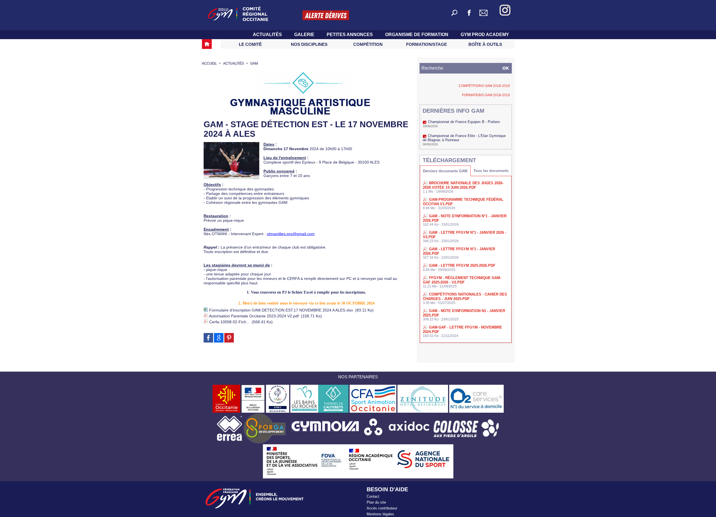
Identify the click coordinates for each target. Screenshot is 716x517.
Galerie (304, 34)
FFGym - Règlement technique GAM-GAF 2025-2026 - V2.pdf (462, 280)
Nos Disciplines (309, 44)
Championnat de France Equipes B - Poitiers (464, 122)
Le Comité (250, 44)
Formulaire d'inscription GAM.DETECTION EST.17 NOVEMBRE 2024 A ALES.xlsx (281, 310)
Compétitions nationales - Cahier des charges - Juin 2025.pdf (465, 296)
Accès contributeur (382, 508)
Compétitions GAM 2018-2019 (484, 86)
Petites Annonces (350, 34)
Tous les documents (491, 171)
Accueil (209, 63)
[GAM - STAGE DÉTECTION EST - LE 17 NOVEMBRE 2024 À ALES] (231, 143)
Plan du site (376, 502)
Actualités (268, 34)
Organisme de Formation (417, 34)
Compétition (368, 44)
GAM (254, 63)
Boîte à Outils (485, 44)
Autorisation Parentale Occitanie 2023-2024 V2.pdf (254, 316)
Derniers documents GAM (445, 171)
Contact (373, 496)
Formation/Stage (426, 44)
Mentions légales (380, 514)
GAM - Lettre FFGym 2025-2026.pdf (462, 265)
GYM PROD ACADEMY (485, 34)
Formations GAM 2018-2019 (486, 95)
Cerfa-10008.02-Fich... (229, 322)
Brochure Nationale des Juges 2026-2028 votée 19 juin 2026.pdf (463, 185)
